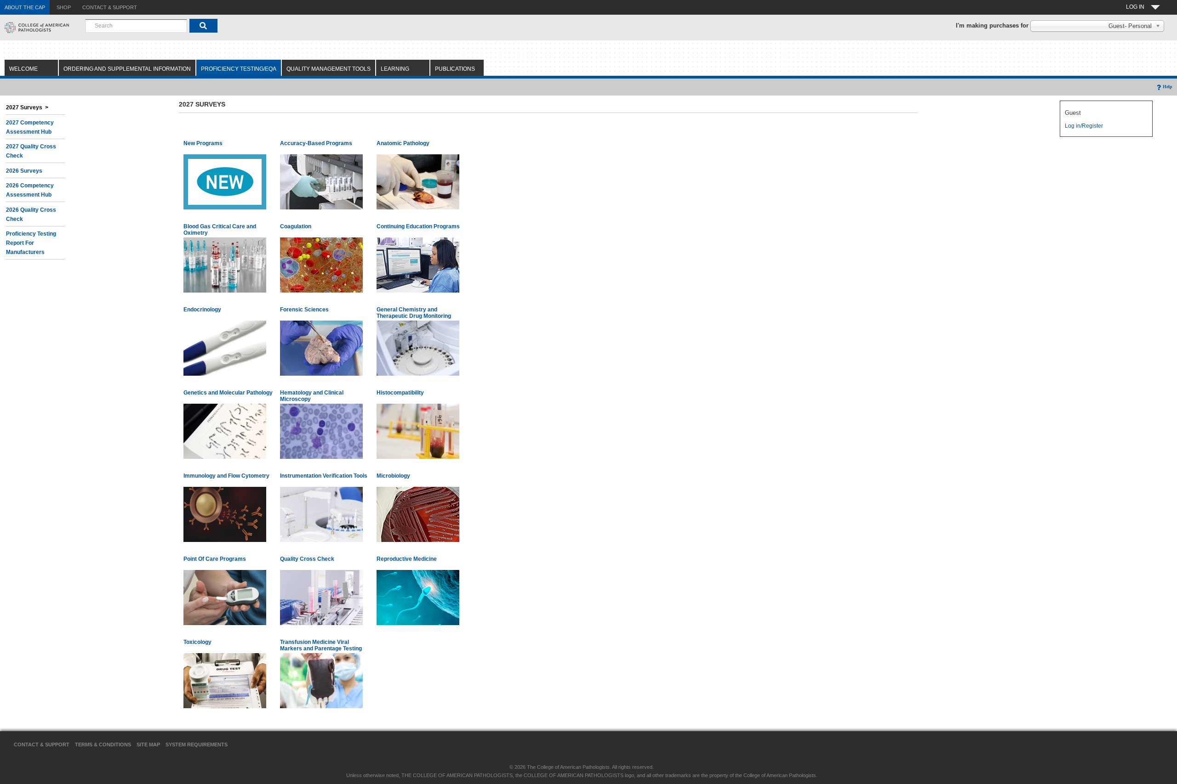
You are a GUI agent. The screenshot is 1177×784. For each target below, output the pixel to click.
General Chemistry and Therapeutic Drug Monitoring (414, 312)
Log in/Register (1084, 126)
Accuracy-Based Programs (316, 143)
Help (1167, 86)
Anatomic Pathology (403, 143)
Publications (455, 69)
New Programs (203, 143)
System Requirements (197, 744)
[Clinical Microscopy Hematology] (321, 431)
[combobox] (136, 26)
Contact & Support (41, 744)
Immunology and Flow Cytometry (226, 476)
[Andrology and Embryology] (418, 597)
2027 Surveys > (27, 107)
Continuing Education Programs (418, 226)
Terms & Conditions (103, 744)
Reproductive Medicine (407, 559)
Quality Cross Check (307, 559)
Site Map (148, 744)
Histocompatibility (400, 392)
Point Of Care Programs (214, 559)
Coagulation (295, 226)
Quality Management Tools (328, 69)
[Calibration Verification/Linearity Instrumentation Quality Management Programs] (321, 514)
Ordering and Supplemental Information (127, 69)
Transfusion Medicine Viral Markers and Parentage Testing (321, 645)
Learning (395, 69)
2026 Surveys (24, 171)
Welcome (23, 69)
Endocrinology (202, 309)
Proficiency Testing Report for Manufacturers (31, 243)
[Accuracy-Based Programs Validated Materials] (321, 181)
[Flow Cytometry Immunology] (224, 514)
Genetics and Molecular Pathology (228, 392)
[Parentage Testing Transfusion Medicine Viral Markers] (321, 680)
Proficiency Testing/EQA (238, 69)
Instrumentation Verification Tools (323, 476)
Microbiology (393, 476)
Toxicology (197, 642)
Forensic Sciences (304, 309)
